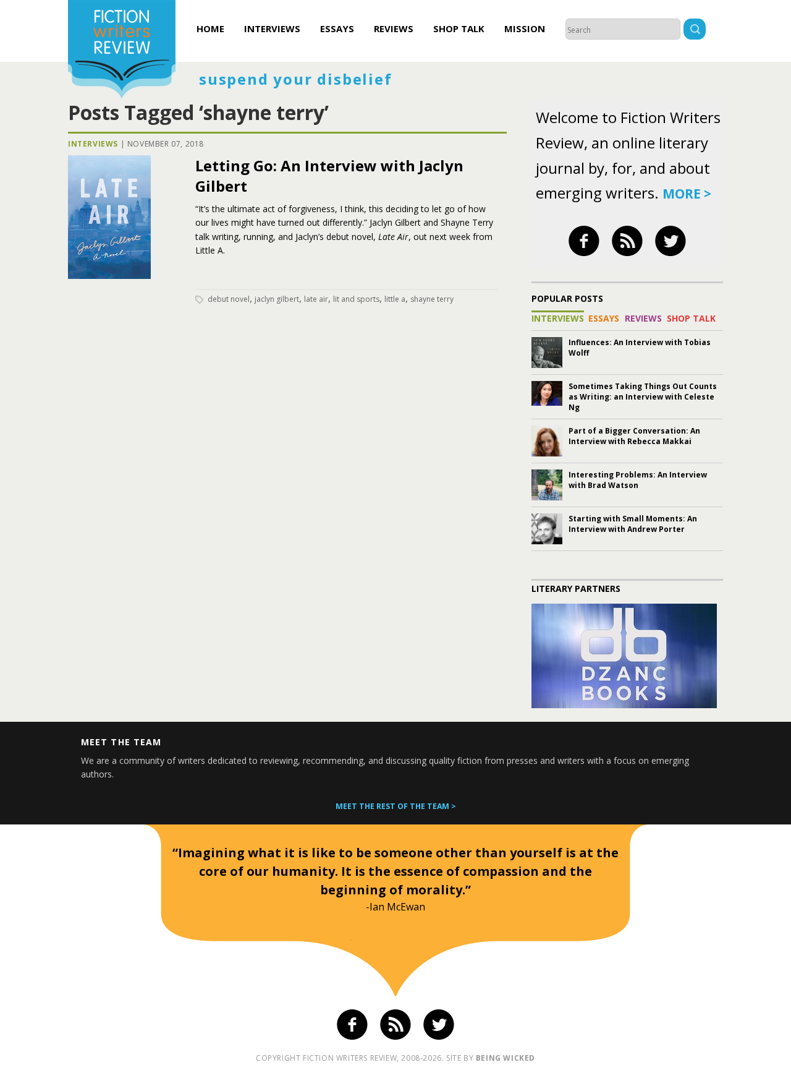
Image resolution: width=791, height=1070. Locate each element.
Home (210, 28)
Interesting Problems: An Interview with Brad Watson (638, 479)
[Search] (694, 31)
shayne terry (432, 299)
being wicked (505, 1058)
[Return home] (122, 50)
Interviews (272, 28)
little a (394, 299)
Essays (337, 28)
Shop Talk (458, 28)
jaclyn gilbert (277, 299)
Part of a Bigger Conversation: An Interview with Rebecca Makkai (634, 436)
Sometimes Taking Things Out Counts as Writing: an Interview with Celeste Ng (643, 397)
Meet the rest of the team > (396, 806)
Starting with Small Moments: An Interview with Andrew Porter (633, 523)
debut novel (229, 299)
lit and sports (356, 299)
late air (316, 299)
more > (686, 193)
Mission (524, 28)
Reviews (393, 28)
